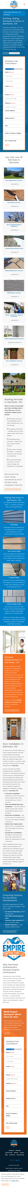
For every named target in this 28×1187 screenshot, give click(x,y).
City (6, 125)
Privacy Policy (20, 1154)
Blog (6, 1154)
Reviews (16, 1152)
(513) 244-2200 (14, 1165)
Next (8, 1127)
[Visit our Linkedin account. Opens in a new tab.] (16, 1160)
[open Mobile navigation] (23, 4)
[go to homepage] (14, 4)
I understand (5, 1184)
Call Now (6, 53)
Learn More (14, 184)
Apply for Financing (14, 53)
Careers (22, 1152)
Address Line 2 (10, 118)
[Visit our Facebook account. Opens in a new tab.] (11, 1160)
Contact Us (12, 1154)
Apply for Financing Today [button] (9, 931)
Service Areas (8, 1152)
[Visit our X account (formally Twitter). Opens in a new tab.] (14, 1160)
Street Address (10, 110)
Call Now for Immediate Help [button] (12, 710)
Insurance (11, 1150)
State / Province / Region (13, 133)
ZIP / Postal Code (10, 140)
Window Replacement (14, 342)
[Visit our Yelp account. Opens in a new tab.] (19, 1160)
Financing (17, 1150)
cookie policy (15, 1180)
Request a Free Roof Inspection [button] (13, 489)
